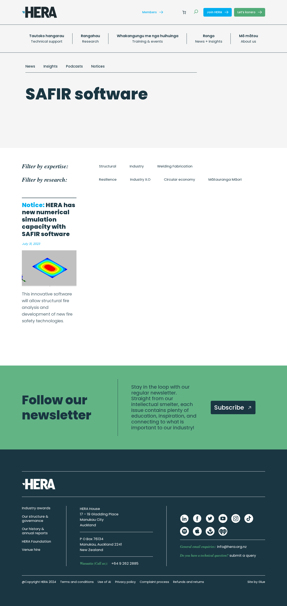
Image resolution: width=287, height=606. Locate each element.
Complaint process (154, 582)
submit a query (242, 555)
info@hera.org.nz (232, 546)
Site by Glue (256, 582)
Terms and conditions (77, 582)
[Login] (174, 12)
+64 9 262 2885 (124, 563)
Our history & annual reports (35, 530)
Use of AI (104, 582)
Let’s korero (246, 12)
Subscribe (229, 407)
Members (150, 12)
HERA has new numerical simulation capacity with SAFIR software (48, 219)
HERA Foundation (36, 541)
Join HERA (215, 12)
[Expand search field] (196, 12)
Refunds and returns (188, 582)
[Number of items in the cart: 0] (184, 12)
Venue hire (31, 549)
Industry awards (36, 508)
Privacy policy (125, 582)
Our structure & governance (35, 518)
